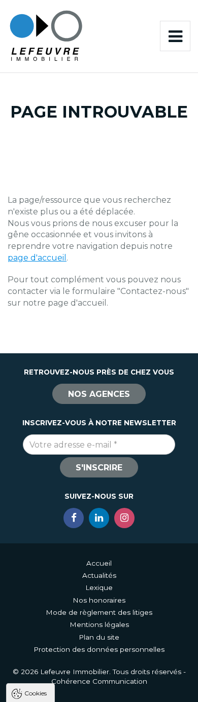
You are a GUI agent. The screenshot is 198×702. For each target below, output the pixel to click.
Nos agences (99, 394)
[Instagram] (124, 518)
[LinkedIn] (99, 518)
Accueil (99, 563)
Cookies (35, 692)
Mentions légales (99, 624)
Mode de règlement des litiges (99, 612)
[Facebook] (73, 518)
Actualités (99, 575)
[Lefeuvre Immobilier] (46, 35)
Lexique (99, 587)
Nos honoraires (99, 600)
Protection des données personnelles (99, 649)
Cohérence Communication (99, 681)
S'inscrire (99, 467)
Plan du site (99, 637)
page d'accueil (37, 258)
